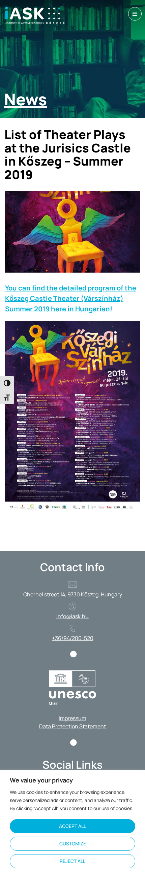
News (25, 99)
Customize (72, 843)
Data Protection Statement (72, 726)
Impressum (72, 718)
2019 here (50, 308)
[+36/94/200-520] (72, 628)
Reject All (72, 861)
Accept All (72, 826)
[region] (72, 822)
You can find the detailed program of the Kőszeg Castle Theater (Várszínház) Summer (70, 298)
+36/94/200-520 (72, 638)
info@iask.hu (72, 616)
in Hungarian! (89, 308)
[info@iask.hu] (72, 606)
